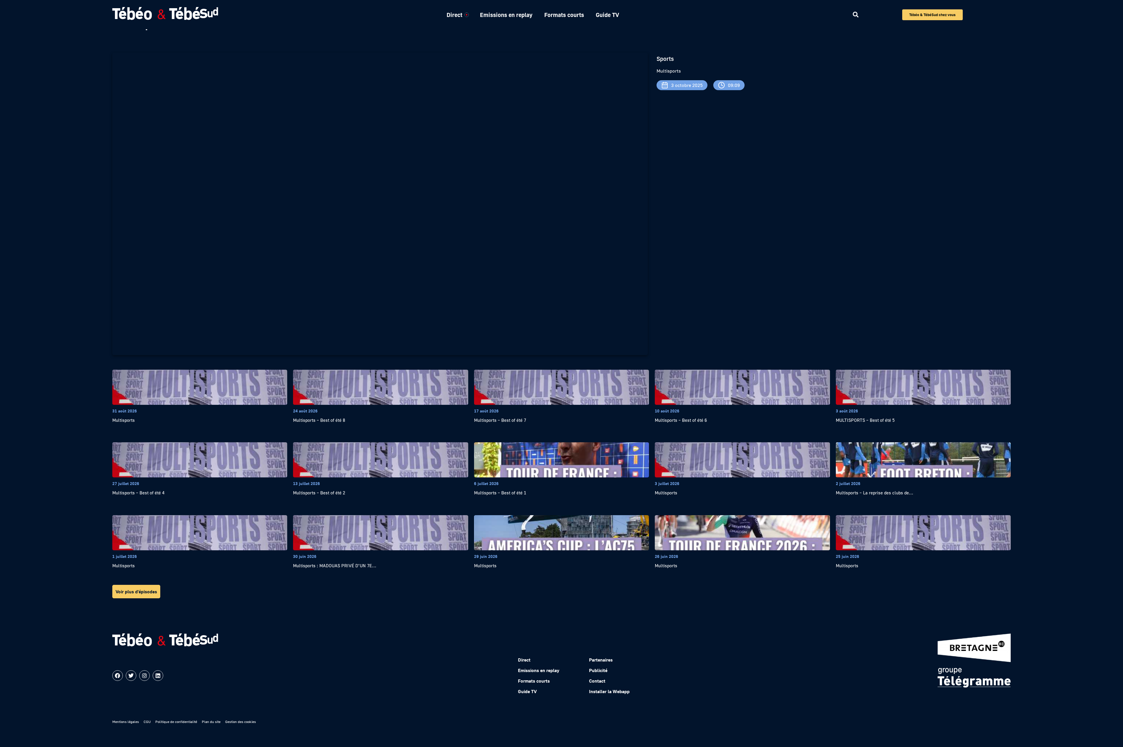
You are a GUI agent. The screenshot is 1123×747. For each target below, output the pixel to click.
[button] (855, 15)
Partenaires (601, 660)
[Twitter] (131, 675)
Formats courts (564, 14)
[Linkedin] (158, 675)
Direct (454, 14)
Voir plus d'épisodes (136, 591)
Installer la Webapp (609, 691)
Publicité (598, 670)
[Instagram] (144, 675)
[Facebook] (117, 675)
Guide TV (607, 14)
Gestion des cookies (240, 721)
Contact (597, 681)
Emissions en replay (506, 14)
